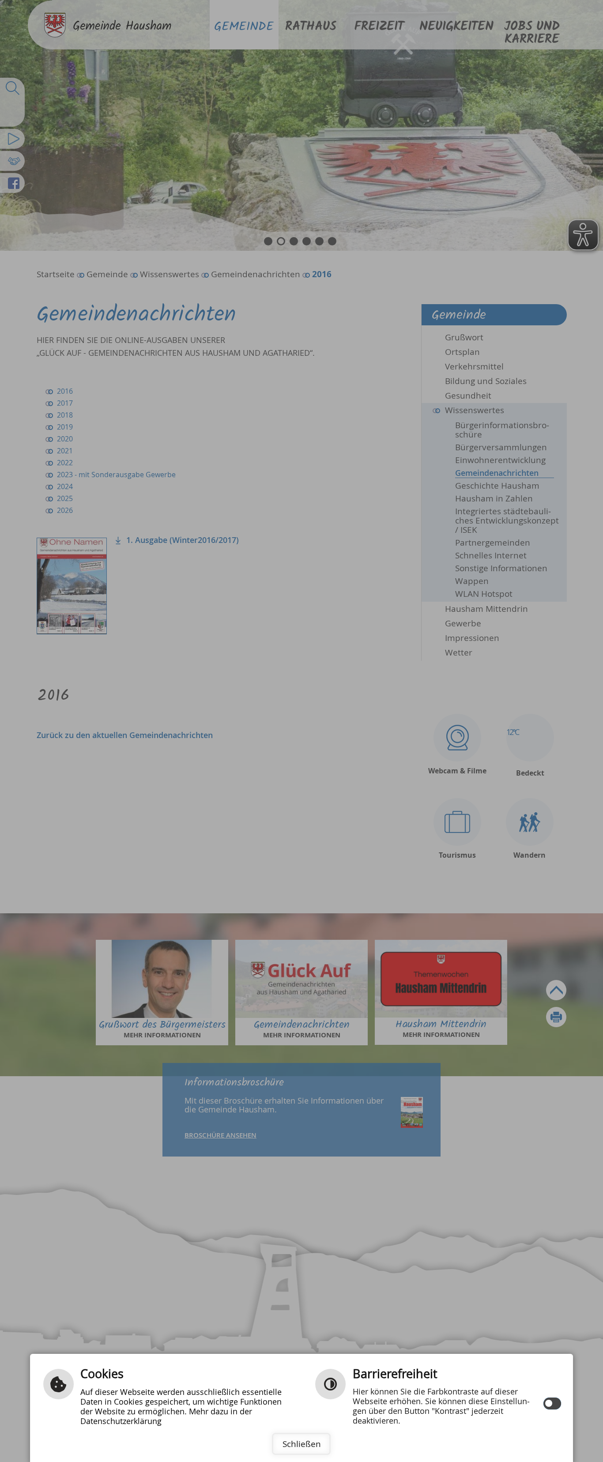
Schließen (302, 1444)
